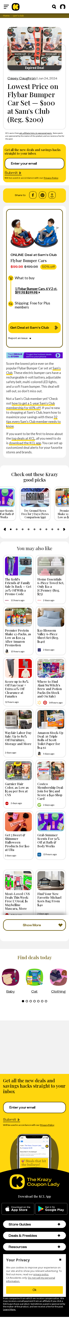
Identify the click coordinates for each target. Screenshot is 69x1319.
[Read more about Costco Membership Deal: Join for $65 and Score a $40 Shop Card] (50, 770)
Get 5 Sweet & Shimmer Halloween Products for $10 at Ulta (17, 842)
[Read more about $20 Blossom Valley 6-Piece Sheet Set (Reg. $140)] (50, 617)
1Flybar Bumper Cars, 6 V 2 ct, (36, 290)
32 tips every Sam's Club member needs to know (33, 421)
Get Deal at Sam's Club (29, 327)
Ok (34, 1290)
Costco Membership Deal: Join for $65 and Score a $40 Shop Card (50, 791)
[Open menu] (6, 7)
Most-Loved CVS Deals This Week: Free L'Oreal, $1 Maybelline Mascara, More (17, 901)
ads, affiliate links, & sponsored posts (35, 133)
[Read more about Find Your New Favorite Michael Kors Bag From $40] (50, 880)
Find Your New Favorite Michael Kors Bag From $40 (49, 899)
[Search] (54, 6)
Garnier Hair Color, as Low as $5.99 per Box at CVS (17, 789)
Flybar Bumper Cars (29, 260)
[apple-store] (18, 1209)
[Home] (16, 6)
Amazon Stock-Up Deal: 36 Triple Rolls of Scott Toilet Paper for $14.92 (50, 740)
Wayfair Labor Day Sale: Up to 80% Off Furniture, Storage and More (18, 738)
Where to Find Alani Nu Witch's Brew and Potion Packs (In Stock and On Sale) (49, 688)
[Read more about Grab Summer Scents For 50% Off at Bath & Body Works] (50, 821)
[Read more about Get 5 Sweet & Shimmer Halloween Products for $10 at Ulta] (18, 821)
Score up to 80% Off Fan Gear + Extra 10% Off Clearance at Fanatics (17, 688)
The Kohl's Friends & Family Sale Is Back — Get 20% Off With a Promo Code (18, 586)
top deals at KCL (23, 438)
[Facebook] (33, 195)
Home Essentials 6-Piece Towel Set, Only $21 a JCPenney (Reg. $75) (50, 586)
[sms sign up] (34, 355)
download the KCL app (25, 443)
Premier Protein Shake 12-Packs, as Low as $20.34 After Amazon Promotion (18, 637)
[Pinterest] (42, 195)
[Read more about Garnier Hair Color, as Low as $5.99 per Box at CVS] (18, 770)
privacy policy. (41, 1274)
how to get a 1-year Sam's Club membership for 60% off (30, 405)
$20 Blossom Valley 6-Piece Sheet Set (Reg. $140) (48, 635)
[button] (59, 1224)
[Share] (52, 195)
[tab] (11, 529)
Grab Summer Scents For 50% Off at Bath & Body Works (48, 840)
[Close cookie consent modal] (60, 1260)
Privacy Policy (51, 177)
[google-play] (51, 1209)
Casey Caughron (21, 78)
